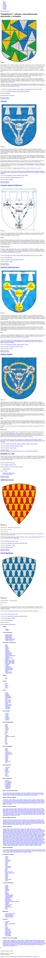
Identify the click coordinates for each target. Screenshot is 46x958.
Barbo (28, 808)
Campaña (7, 728)
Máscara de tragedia (40, 839)
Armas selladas (8, 899)
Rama (40, 823)
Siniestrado (7, 651)
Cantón (6, 729)
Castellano (7, 630)
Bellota (7, 799)
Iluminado (14, 91)
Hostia (10, 837)
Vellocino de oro (19, 851)
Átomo (10, 792)
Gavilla (17, 836)
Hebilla (38, 836)
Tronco (21, 824)
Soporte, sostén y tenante (10, 872)
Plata (35, 89)
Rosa (31, 802)
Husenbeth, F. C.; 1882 (13, 433)
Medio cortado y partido (9, 663)
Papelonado (7, 708)
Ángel (4, 849)
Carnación (7, 713)
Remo (28, 831)
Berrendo (31, 808)
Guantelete (32, 836)
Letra (30, 171)
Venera (26, 824)
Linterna (10, 839)
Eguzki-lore (38, 799)
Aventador (33, 829)
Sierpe (38, 814)
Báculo (40, 829)
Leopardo (34, 811)
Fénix (8, 850)
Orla (6, 737)
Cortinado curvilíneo (9, 668)
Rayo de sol (19, 795)
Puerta (10, 842)
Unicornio (25, 851)
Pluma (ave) (29, 823)
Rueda (14, 844)
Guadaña (27, 836)
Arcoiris (6, 792)
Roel (6, 774)
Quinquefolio (23, 802)
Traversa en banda (8, 752)
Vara (6, 762)
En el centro (33, 172)
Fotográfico (7, 921)
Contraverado (7, 707)
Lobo (21, 813)
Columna (10, 834)
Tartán (6, 908)
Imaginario (8, 93)
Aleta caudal (5, 819)
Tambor (40, 844)
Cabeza (20, 819)
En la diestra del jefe (14, 172)
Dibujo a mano (8, 929)
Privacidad (28, 956)
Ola (10, 795)
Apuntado (12, 940)
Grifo (14, 850)
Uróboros (29, 851)
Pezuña (23, 823)
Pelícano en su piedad (15, 814)
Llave (13, 839)
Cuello (12, 820)
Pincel (39, 841)
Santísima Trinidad (16, 168)
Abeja (4, 808)
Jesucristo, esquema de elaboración (11, 185)
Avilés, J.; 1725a (17, 84)
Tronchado (7, 648)
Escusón (6, 732)
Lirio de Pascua (15, 801)
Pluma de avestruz (35, 823)
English (6, 628)
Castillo (34, 833)
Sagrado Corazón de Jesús (26, 849)
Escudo (21, 177)
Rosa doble (34, 802)
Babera (6, 880)
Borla (6, 865)
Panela (7, 802)
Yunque (39, 845)
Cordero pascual (34, 849)
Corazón (36, 255)
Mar (36, 793)
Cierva (27, 809)
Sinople (40, 89)
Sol (24, 795)
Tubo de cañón (21, 833)
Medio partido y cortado (9, 659)
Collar (6, 858)
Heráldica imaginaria (9, 640)
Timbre (6, 877)
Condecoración (8, 860)
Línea (7, 839)
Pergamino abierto (41, 835)
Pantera (43, 813)
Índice (31, 956)
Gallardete (7, 890)
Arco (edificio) (38, 828)
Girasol (39, 800)
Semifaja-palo (7, 787)
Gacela (37, 810)
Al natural (7, 719)
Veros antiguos (8, 699)
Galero (6, 864)
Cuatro (1, 172)
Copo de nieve (24, 792)
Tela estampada (8, 935)
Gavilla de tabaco (22, 836)
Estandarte (7, 889)
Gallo (40, 810)
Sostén (6, 874)
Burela (6, 749)
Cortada (18, 171)
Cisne (34, 809)
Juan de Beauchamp (6, 553)
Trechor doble (8, 761)
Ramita (43, 823)
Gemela (6, 758)
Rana (32, 814)
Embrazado (22, 89)
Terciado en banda (8, 654)
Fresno (36, 800)
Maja (11, 840)
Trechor (6, 760)
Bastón (6, 748)
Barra (6, 725)
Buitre (7, 809)
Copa (42, 832)
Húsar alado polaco (19, 837)
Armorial (35, 956)
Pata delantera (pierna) (11, 823)
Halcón (15, 811)
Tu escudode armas (5, 6)
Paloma (40, 813)
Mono (32, 813)
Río (22, 795)
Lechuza (27, 811)
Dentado (27, 834)
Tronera (26, 833)
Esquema (11, 259)
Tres (23, 171)
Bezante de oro (11, 341)
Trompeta (30, 845)
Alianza (14, 819)
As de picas (21, 828)
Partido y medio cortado (9, 661)
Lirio (7, 801)
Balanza (18, 831)
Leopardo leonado (40, 811)
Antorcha (31, 828)
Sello (6, 891)
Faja (6, 733)
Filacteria (4, 836)
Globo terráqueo (26, 793)
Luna (34, 793)
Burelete (6, 856)
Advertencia (19, 956)
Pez (22, 814)
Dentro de (33, 171)
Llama (16, 813)
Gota (22, 793)
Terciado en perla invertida (10, 655)
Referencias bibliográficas (10, 913)
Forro (6, 692)
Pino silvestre (14, 802)
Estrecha (7, 755)
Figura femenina (21, 810)
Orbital (13, 795)
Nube (8, 795)
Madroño (27, 801)
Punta (33, 255)
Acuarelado (27, 443)
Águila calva (11, 808)
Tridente (26, 845)
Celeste (6, 714)
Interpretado (12, 177)
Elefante (7, 810)
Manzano (35, 801)
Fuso (6, 772)
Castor (25, 809)
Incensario (31, 837)
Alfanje (8, 828)
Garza (7, 811)
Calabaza (14, 799)
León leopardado (8, 813)
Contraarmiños (8, 696)
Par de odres (9, 841)
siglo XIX (13, 462)
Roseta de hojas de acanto (37, 842)
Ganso (4, 811)
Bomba (4, 832)
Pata (34, 822)
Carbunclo (30, 833)
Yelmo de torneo (8, 879)
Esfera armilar (5, 835)
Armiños (7, 693)
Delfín (4, 810)
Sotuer (6, 743)
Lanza (11, 838)
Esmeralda (9, 793)
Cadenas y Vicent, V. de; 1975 (31, 420)
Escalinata (40, 834)
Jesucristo (3, 101)
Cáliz (40, 832)
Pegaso (43, 850)
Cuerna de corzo (24, 820)
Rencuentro (5, 824)
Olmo (44, 801)
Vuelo (30, 824)
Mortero (7, 840)
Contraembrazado (28, 89)
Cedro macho (25, 799)
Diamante (5, 793)
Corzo (39, 809)
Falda (8, 836)
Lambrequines (8, 867)
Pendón (6, 888)
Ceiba (30, 799)
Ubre (24, 824)
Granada (42, 800)
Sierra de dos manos (26, 844)
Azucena (9, 801)
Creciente (29, 792)
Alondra (15, 808)
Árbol (4, 799)
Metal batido (27, 91)
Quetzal (28, 814)
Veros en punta (8, 702)
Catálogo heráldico (8, 897)
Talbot (40, 814)
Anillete (6, 768)
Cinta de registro (42, 838)
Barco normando (35, 831)
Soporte (6, 873)
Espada (10, 835)
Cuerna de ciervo (17, 820)
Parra (10, 802)
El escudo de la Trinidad (7, 474)
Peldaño (43, 834)
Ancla (25, 828)
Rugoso (26, 175)
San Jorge (5, 851)
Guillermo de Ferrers (7, 480)
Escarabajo (11, 810)
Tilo (37, 802)
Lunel (16, 839)
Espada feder (14, 835)
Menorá (4, 840)
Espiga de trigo (33, 820)
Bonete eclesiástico (9, 832)
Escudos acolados (8, 904)
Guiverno (4, 850)
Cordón (13, 834)
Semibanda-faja (8, 786)
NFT (6, 924)
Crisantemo (33, 799)
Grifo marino (17, 850)
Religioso (7, 177)
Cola (27, 819)
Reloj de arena (18, 842)
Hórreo (7, 837)
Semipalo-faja (7, 788)
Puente (7, 842)
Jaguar (21, 811)
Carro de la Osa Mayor (16, 792)
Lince (13, 813)
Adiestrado (7, 650)
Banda (6, 724)
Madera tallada (8, 933)
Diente (29, 820)
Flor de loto (26, 800)
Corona (6, 861)
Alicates (11, 828)
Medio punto (9, 175)
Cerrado (14, 255)
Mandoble (26, 839)
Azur (37, 89)
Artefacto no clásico (17, 829)
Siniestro (28, 255)
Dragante (40, 849)
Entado (6, 670)
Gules (41, 341)
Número (24, 840)
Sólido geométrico (14, 845)
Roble (28, 802)
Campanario (13, 833)
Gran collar (7, 859)
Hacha (35, 836)
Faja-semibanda (8, 782)
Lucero (31, 793)
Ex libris (6, 892)
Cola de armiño (37, 819)
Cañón (17, 833)
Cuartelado (10, 89)
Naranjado (7, 717)
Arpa (12, 829)
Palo (6, 738)
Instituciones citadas (9, 916)
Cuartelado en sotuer (9, 657)
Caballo (12, 809)
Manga (19, 839)
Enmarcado (7, 930)
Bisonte (35, 808)
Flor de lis (21, 800)
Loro (24, 813)
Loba (19, 813)
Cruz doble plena (8, 781)
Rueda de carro (19, 844)
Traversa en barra (8, 753)
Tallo (9, 824)
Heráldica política (8, 635)
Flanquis (7, 757)
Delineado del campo (21, 443)
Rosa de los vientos (28, 842)
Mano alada (31, 850)
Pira (6, 741)
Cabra (15, 809)
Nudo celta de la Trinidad (34, 840)
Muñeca (28, 822)
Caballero (30, 832)
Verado (11, 541)
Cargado (26, 171)
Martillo (22, 839)
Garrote (13, 836)
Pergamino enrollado (33, 835)
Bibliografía (35, 940)
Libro (26, 838)
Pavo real (4, 814)
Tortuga (12, 815)
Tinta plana (17, 543)
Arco (34, 828)
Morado (6, 716)
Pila (6, 740)
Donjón (31, 834)
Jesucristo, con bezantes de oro (9, 267)
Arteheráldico (4, 2)
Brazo (17, 819)
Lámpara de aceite (6, 838)
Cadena (33, 832)
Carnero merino (20, 809)
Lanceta (20, 838)
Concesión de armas (9, 895)
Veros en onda (8, 701)
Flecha (10, 836)
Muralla (21, 840)
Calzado (18, 89)
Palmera (4, 802)
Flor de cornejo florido (15, 800)
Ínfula (27, 837)
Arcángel (7, 849)
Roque (22, 842)
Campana (8, 833)
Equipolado (7, 771)
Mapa (6, 907)
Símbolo (32, 844)
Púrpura (6, 687)
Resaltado (12, 440)
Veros (11, 614)
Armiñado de (7, 695)
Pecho (20, 823)
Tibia (11, 824)
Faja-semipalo (8, 783)
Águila (7, 808)
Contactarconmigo (5, 8)
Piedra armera (7, 934)
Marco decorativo (8, 900)
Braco (4, 809)
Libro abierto (30, 838)
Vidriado (26, 344)
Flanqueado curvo (8, 672)
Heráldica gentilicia (9, 634)
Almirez (13, 840)
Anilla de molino (27, 841)
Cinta (40, 833)
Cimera (6, 857)
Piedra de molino (20, 841)
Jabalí (19, 811)
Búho (9, 809)
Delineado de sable (20, 91)
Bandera (6, 887)
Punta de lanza (16, 838)
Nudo (28, 840)
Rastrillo (11, 844)
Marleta (26, 813)
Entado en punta (8, 671)
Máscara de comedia (32, 839)
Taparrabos (5, 845)
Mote (6, 870)
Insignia (6, 886)
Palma (31, 822)
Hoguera (13, 837)
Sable (32, 340)
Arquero (22, 829)
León (4, 813)
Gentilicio (13, 545)
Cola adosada (31, 819)
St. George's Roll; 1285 (34, 536)
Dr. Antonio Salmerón (12, 956)
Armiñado (7, 694)
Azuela (37, 829)
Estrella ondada (18, 793)
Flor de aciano (7, 800)
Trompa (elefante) (16, 824)
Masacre (19, 822)
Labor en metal (8, 931)
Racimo (10, 804)
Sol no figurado (34, 795)
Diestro (24, 255)
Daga (24, 834)
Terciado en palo (8, 652)
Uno (13, 171)
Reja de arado (16, 828)
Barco (25, 831)
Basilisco (11, 849)
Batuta (15, 831)
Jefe (31, 255)
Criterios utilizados (8, 914)
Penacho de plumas (9, 871)
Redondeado (9, 91)
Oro (33, 89)
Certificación (7, 898)
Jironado (7, 658)
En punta (29, 172)
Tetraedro (20, 845)
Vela (30, 831)
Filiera (6, 756)
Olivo (41, 801)
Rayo (16, 795)
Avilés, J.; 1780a (24, 240)
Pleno (9, 171)
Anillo (6, 440)
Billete (6, 770)
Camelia (10, 799)
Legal (23, 956)
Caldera (36, 832)
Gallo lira (43, 810)
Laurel (4, 801)
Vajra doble (35, 845)
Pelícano (8, 814)
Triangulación (11, 95)
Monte (39, 793)
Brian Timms (16, 537)
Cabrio (6, 727)
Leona (31, 811)
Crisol (7, 834)
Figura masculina (28, 810)
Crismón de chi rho (19, 834)
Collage (6, 928)
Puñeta (13, 842)
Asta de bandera (28, 829)
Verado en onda (8, 704)
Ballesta (22, 831)
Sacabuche (36, 844)
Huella (17, 823)
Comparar (7, 902)
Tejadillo (9, 845)
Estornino (16, 810)
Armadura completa (6, 829)
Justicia (22, 850)
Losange (7, 773)
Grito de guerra (8, 866)
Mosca (35, 813)
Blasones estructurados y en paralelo (12, 901)
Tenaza (6, 759)
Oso (37, 813)
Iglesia (25, 837)
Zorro (19, 815)
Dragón (43, 849)
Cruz (6, 730)
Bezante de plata (7, 172)
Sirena (8, 851)
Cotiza (6, 750)
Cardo (17, 799)
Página (4, 839)
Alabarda (4, 828)
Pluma (42, 841)
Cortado (6, 646)
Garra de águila (6, 822)
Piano (16, 841)
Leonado (7, 715)
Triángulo (37, 171)
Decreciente (40, 792)
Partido (6, 645)
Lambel (40, 255)
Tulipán (4, 804)
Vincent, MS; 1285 (11, 536)
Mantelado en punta (9, 669)
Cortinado (14, 89)
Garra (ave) (42, 820)
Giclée (6, 922)
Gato (9, 811)
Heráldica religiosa (8, 637)
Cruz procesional (10, 831)
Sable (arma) (19, 835)
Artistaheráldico (4, 4)
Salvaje (34, 814)
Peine (13, 841)
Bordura (6, 726)
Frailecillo (33, 810)
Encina (42, 799)
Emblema (7, 893)
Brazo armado (24, 832)
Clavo (4, 834)
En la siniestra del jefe (22, 172)
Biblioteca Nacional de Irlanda (8, 472)
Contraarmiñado (8, 697)
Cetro (37, 833)
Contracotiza (7, 751)
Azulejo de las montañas (22, 808)
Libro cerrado (35, 838)
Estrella (12, 793)
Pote (44, 841)
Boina (43, 831)
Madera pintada (8, 932)
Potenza (4, 842)
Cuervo (42, 809)
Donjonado (35, 834)
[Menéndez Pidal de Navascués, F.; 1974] (34, 163)
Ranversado (42, 171)
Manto (6, 869)
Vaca (16, 815)
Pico (25, 823)
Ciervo (30, 809)
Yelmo (6, 878)
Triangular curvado (10, 543)
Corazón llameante (17, 849)
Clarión (42, 833)
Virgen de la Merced (38, 850)
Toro (10, 815)
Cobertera (24, 819)
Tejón (43, 814)
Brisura (37, 172)
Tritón (15, 851)
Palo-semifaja (7, 784)
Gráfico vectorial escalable (10, 923)
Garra (38, 820)
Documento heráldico (9, 894)
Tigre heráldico (6, 815)
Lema (6, 868)
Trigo (40, 802)
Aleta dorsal (10, 819)
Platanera (19, 802)
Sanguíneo (7, 718)
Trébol (42, 802)
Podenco (25, 814)
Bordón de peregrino (18, 832)
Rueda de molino (34, 841)
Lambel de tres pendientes (9, 342)
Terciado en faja (8, 653)
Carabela (40, 831)
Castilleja (21, 799)
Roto (8, 844)
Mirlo (29, 813)
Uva (7, 804)
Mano (16, 822)
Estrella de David (25, 835)
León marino (26, 850)
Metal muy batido (34, 443)
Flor (3, 800)
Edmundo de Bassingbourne (10, 624)
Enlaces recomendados (9, 915)
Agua (4, 792)
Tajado (6, 649)
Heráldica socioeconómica (10, 639)
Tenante (6, 876)
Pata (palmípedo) (38, 822)
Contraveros (7, 706)
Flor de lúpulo (31, 800)
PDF (6, 925)
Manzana (31, 801)
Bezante (21, 255)
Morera (38, 801)
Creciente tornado (34, 792)
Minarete (17, 840)
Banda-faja (7, 780)
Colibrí (36, 809)
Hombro (13, 822)
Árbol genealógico (8, 906)
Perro (20, 814)
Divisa (6, 863)
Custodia (4, 833)
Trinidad (11, 851)
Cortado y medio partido (9, 662)
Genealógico (7, 905)
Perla (16, 171)
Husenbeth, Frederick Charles (10, 464)
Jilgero (24, 811)
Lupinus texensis (21, 801)
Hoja (10, 822)
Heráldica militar (8, 636)
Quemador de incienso (38, 837)
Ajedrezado (7, 767)
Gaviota (12, 811)
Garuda (11, 850)
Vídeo (6, 926)
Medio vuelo (24, 822)
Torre (24, 845)
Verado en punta (8, 705)
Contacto (2, 956)
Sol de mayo (28, 795)
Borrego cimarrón (40, 808)
